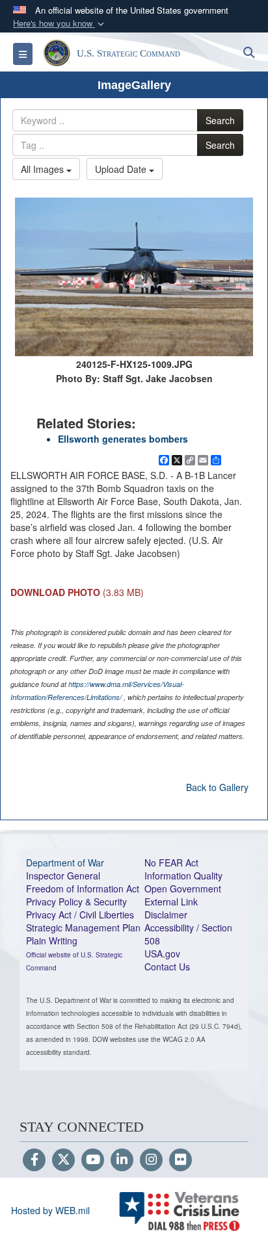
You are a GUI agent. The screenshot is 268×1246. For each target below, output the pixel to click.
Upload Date (122, 168)
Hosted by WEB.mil (50, 1210)
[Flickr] (180, 1160)
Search (220, 120)
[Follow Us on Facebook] (34, 1160)
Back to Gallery (217, 787)
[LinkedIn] (122, 1160)
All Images (43, 168)
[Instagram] (151, 1160)
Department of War (65, 862)
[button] (60, 24)
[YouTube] (92, 1160)
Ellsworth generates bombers (123, 438)
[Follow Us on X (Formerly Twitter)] (63, 1160)
